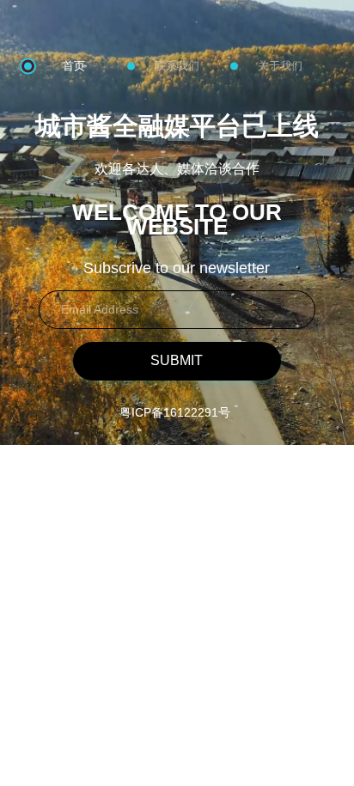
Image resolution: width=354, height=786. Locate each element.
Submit (176, 360)
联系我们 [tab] (177, 65)
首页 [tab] (74, 65)
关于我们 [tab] (280, 65)
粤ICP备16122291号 (174, 412)
